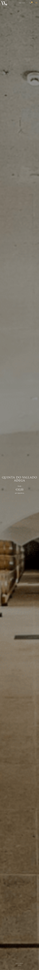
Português (22, 3)
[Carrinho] (30, 3)
